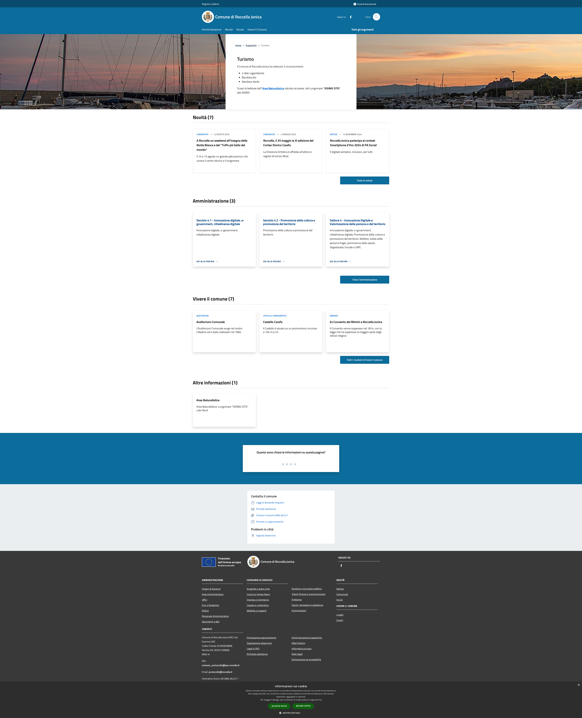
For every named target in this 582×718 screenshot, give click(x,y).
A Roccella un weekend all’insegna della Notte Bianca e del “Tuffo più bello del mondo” (222, 145)
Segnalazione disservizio (259, 643)
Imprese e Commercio (258, 600)
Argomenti (251, 45)
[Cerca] (376, 16)
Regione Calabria (210, 4)
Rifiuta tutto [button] (303, 706)
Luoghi (339, 615)
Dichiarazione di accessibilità (306, 659)
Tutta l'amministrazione (364, 279)
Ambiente (297, 599)
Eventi (339, 620)
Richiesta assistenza (257, 654)
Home (238, 45)
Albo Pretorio (298, 643)
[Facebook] (349, 17)
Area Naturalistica (207, 400)
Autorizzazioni (299, 610)
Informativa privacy (302, 648)
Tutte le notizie (364, 180)
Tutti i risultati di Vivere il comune (364, 360)
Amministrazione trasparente (307, 637)
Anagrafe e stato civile (258, 589)
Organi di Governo (211, 589)
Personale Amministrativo (215, 616)
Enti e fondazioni (210, 605)
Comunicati (202, 134)
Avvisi (339, 600)
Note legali (297, 654)
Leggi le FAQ (253, 648)
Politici (205, 610)
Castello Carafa (272, 321)
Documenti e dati (210, 621)
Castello (268, 315)
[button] (290, 712)
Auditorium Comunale (210, 321)
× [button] (578, 685)
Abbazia (334, 315)
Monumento (279, 315)
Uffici (204, 600)
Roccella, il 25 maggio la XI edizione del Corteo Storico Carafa (288, 142)
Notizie (333, 134)
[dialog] (291, 700)
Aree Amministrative (212, 594)
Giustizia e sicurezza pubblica (307, 588)
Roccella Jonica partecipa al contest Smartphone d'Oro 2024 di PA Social (353, 142)
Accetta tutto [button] (279, 706)
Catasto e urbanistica (258, 605)
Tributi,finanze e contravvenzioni (308, 594)
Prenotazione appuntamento (261, 637)
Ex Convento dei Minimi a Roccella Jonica (356, 321)
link (320, 699)
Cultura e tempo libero (258, 594)
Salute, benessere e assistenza (307, 605)
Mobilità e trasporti (256, 610)
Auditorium (202, 315)
